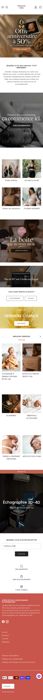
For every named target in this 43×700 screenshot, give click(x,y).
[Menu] (2, 7)
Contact (5, 638)
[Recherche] (8, 7)
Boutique (5, 635)
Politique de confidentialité (12, 659)
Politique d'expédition (10, 655)
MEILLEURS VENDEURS (21, 336)
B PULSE (31, 298)
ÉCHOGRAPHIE (14, 298)
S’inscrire (21, 554)
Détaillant (5, 642)
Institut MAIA (10, 692)
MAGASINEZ (21, 323)
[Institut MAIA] (21, 7)
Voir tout (21, 340)
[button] (39, 676)
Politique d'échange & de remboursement (18, 662)
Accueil (5, 632)
